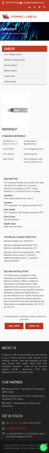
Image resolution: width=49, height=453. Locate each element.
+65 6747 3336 (16, 423)
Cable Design (10, 82)
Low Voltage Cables (13, 54)
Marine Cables (10, 71)
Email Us (34, 326)
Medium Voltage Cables (14, 60)
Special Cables (10, 65)
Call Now (14, 326)
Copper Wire (9, 76)
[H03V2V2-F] (15, 110)
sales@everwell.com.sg (16, 428)
